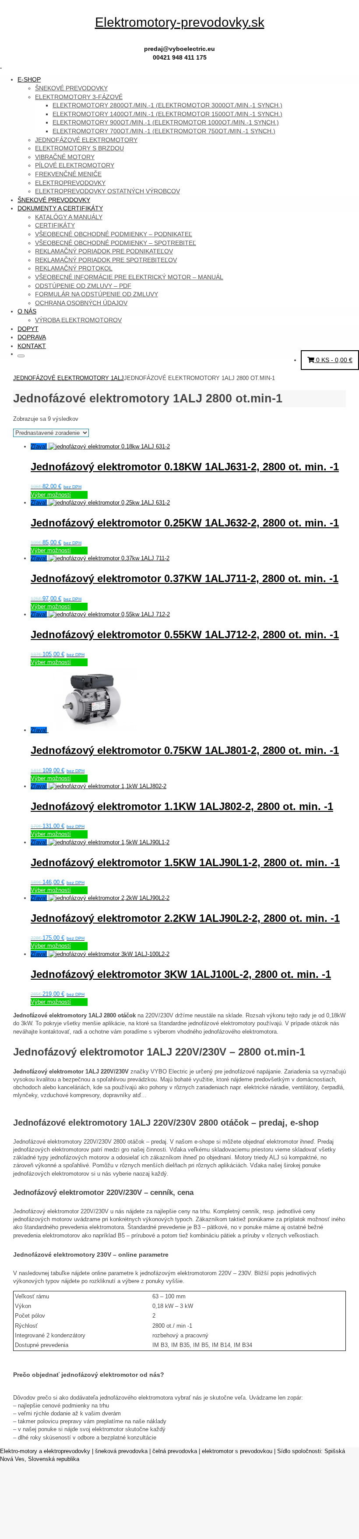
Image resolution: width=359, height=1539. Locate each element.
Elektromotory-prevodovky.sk (179, 22)
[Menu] (1, 65)
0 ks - (333, 359)
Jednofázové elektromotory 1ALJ (68, 378)
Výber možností (51, 494)
